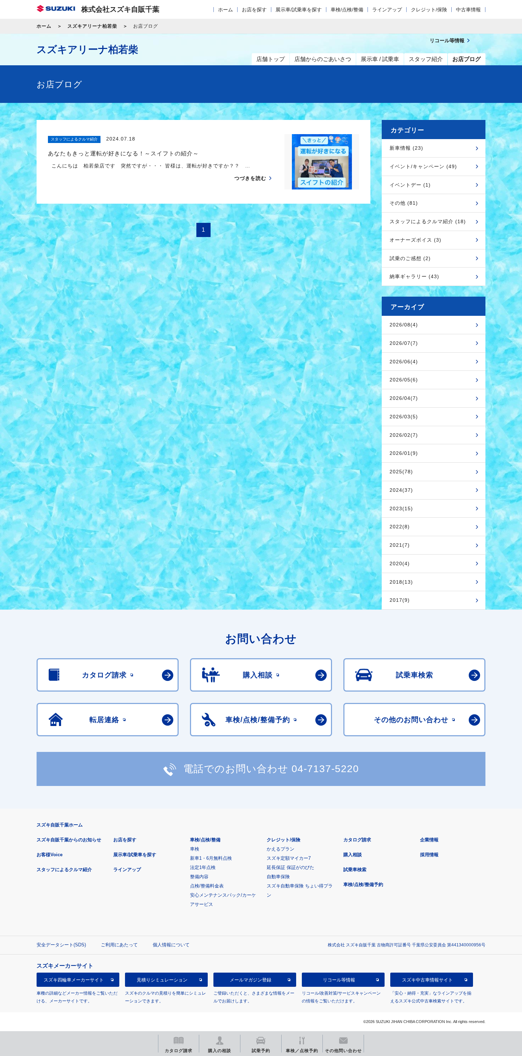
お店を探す (254, 9)
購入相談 (352, 854)
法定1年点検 (203, 867)
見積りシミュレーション (162, 980)
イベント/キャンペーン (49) (423, 166)
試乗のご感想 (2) (410, 258)
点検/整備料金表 (207, 886)
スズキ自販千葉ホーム (60, 824)
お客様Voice (49, 854)
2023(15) (401, 508)
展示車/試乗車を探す (299, 9)
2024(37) (401, 490)
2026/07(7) (404, 343)
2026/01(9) (404, 453)
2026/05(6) (404, 380)
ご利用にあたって (119, 944)
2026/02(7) (404, 435)
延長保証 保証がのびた (290, 867)
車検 (194, 849)
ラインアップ (387, 9)
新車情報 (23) (406, 148)
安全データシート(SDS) (61, 944)
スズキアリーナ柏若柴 (92, 26)
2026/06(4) (404, 361)
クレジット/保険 (429, 9)
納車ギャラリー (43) (414, 276)
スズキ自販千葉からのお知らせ (69, 839)
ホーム (225, 9)
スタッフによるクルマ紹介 (64, 869)
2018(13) (401, 582)
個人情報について (171, 944)
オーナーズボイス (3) (415, 240)
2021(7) (400, 545)
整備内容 (199, 876)
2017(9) (400, 600)
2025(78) (401, 471)
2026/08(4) (404, 325)
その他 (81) (404, 203)
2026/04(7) (404, 398)
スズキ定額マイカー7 (289, 858)
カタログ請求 (357, 839)
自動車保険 (278, 876)
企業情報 (429, 839)
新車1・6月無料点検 (211, 858)
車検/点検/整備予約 (363, 884)
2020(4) (400, 563)
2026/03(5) (404, 416)
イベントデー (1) (410, 185)
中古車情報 (468, 9)
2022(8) (400, 526)
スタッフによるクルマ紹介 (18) (428, 221)
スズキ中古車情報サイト (427, 980)
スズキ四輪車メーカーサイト (74, 980)
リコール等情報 (339, 980)
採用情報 (429, 854)
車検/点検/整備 (347, 9)
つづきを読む (250, 178)
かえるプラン (280, 849)
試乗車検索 (354, 869)
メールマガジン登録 (250, 980)
